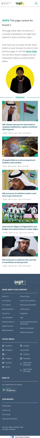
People (5, 133)
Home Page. (31, 51)
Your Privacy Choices (22, 437)
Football (5, 232)
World (4, 166)
